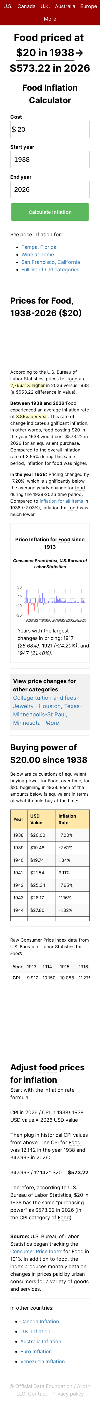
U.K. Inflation (35, 1331)
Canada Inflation (39, 1321)
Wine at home (37, 254)
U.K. (45, 6)
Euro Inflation (36, 1351)
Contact (37, 1394)
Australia (65, 6)
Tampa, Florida (38, 247)
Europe (88, 6)
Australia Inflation (40, 1341)
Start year (22, 147)
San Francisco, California (50, 262)
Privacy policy (67, 1394)
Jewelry (23, 706)
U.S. (7, 6)
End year (20, 177)
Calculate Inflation (50, 212)
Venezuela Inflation (42, 1361)
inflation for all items (61, 501)
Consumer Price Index (36, 1251)
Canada (27, 6)
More (50, 19)
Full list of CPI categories (50, 269)
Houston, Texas (59, 706)
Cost (16, 117)
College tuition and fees (44, 697)
